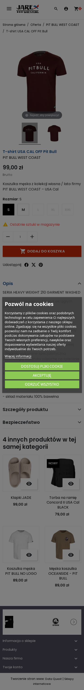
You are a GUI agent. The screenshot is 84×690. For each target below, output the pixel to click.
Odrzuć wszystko (42, 384)
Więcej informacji (18, 356)
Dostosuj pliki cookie (42, 366)
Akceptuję (42, 375)
